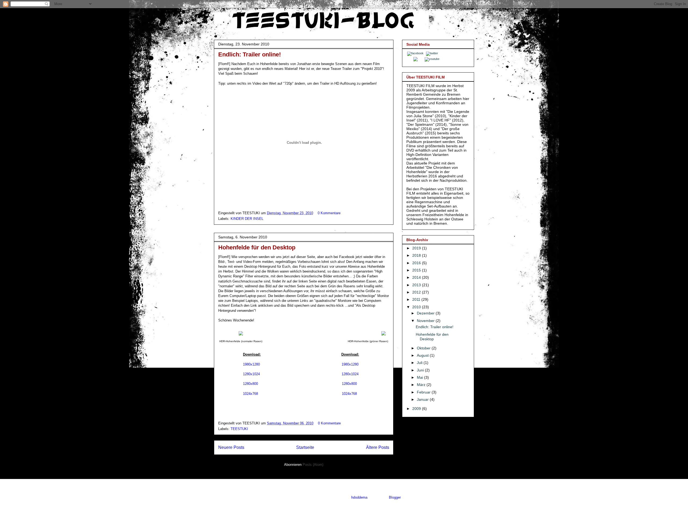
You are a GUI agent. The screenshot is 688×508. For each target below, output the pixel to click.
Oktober (424, 348)
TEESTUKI (239, 429)
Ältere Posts (377, 447)
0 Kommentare (329, 213)
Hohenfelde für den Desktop (256, 247)
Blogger (394, 497)
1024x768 (250, 394)
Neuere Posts (231, 447)
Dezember (426, 313)
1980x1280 (252, 364)
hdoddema (359, 497)
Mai (420, 377)
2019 (417, 248)
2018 (417, 255)
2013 (417, 285)
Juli (420, 362)
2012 (417, 292)
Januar (423, 399)
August (423, 355)
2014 (417, 277)
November (426, 321)
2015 (417, 270)
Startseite (305, 447)
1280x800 (250, 384)
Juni (421, 370)
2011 (416, 299)
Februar (424, 392)
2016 (417, 263)
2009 (417, 408)
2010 (417, 307)
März (422, 384)
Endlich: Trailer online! (249, 54)
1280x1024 (251, 374)
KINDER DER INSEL (247, 219)
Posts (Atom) (313, 465)
